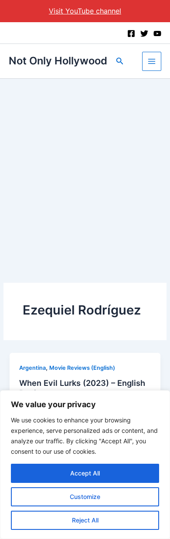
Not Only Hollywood (58, 60)
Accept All (85, 473)
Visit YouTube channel (85, 11)
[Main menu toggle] (151, 61)
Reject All (85, 520)
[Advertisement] (85, 168)
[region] (85, 464)
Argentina (32, 368)
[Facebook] (131, 33)
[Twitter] (144, 33)
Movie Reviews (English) (82, 368)
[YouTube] (157, 33)
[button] (120, 61)
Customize (85, 496)
